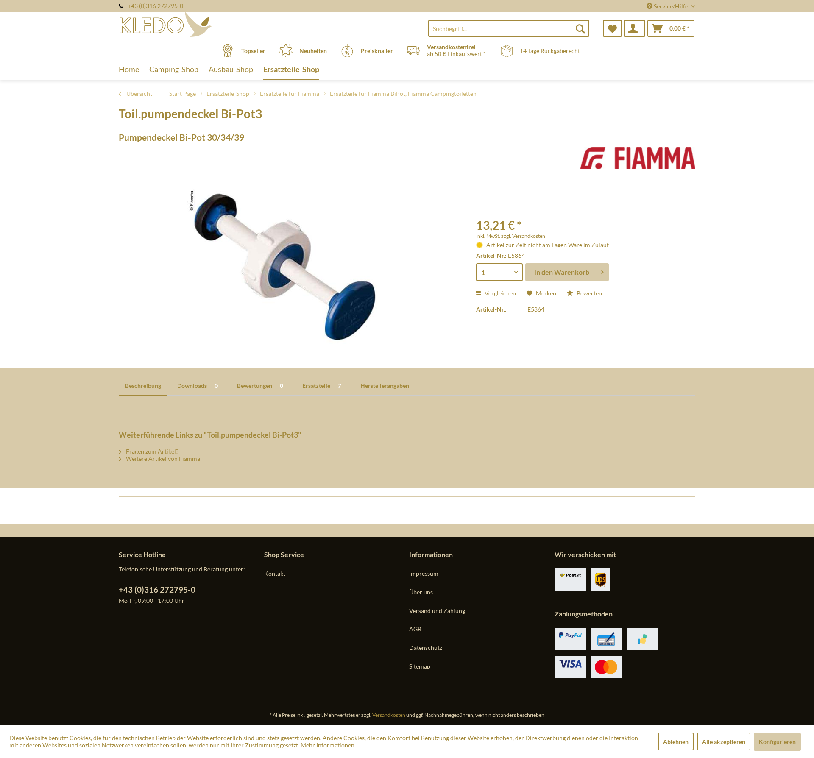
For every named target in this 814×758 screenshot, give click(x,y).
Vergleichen (499, 293)
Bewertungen (260, 385)
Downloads (197, 385)
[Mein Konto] (634, 28)
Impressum (423, 573)
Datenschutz (425, 647)
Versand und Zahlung (437, 610)
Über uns (421, 592)
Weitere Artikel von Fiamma (162, 458)
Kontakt (274, 573)
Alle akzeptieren (723, 741)
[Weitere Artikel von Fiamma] (637, 162)
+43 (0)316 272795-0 (157, 589)
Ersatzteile (321, 385)
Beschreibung (143, 385)
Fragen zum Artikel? (151, 451)
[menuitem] (508, 28)
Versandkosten (388, 715)
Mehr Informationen (327, 745)
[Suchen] (580, 28)
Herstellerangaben (384, 385)
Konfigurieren (777, 741)
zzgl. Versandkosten (523, 236)
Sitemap (419, 666)
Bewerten (588, 293)
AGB (415, 629)
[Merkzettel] (612, 28)
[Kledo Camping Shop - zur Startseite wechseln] (190, 24)
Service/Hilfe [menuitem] (670, 6)
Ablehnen (676, 741)
